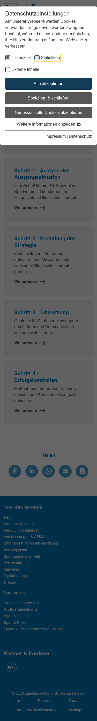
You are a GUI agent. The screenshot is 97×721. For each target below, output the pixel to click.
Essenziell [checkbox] (21, 57)
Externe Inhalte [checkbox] (25, 69)
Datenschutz (80, 136)
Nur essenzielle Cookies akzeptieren (48, 112)
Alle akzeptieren (48, 83)
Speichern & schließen (49, 98)
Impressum (56, 136)
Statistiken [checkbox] (50, 57)
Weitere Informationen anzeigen (46, 124)
